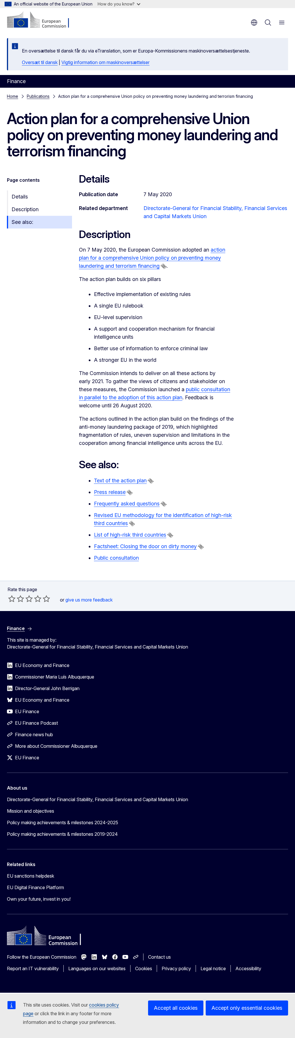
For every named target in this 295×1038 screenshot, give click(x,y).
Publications (38, 96)
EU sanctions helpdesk (30, 876)
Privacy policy (176, 968)
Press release (110, 492)
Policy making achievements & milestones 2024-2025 (62, 822)
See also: (22, 222)
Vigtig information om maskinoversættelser (105, 62)
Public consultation (116, 558)
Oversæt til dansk (40, 62)
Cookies (143, 968)
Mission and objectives (30, 811)
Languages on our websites (97, 968)
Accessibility (248, 968)
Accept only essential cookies (246, 1008)
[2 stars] (16, 598)
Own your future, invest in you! (39, 899)
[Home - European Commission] (42, 20)
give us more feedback (89, 600)
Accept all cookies (176, 1008)
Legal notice (213, 968)
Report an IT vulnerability (33, 968)
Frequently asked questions (127, 504)
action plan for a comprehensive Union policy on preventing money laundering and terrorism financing (152, 258)
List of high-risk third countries (130, 535)
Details (20, 197)
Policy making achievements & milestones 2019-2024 (62, 834)
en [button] (254, 22)
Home (12, 96)
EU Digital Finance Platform (35, 887)
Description (25, 209)
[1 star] (11, 598)
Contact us (159, 957)
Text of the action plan (120, 480)
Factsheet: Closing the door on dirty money (145, 546)
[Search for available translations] (164, 266)
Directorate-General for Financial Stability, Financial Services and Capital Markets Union (97, 799)
